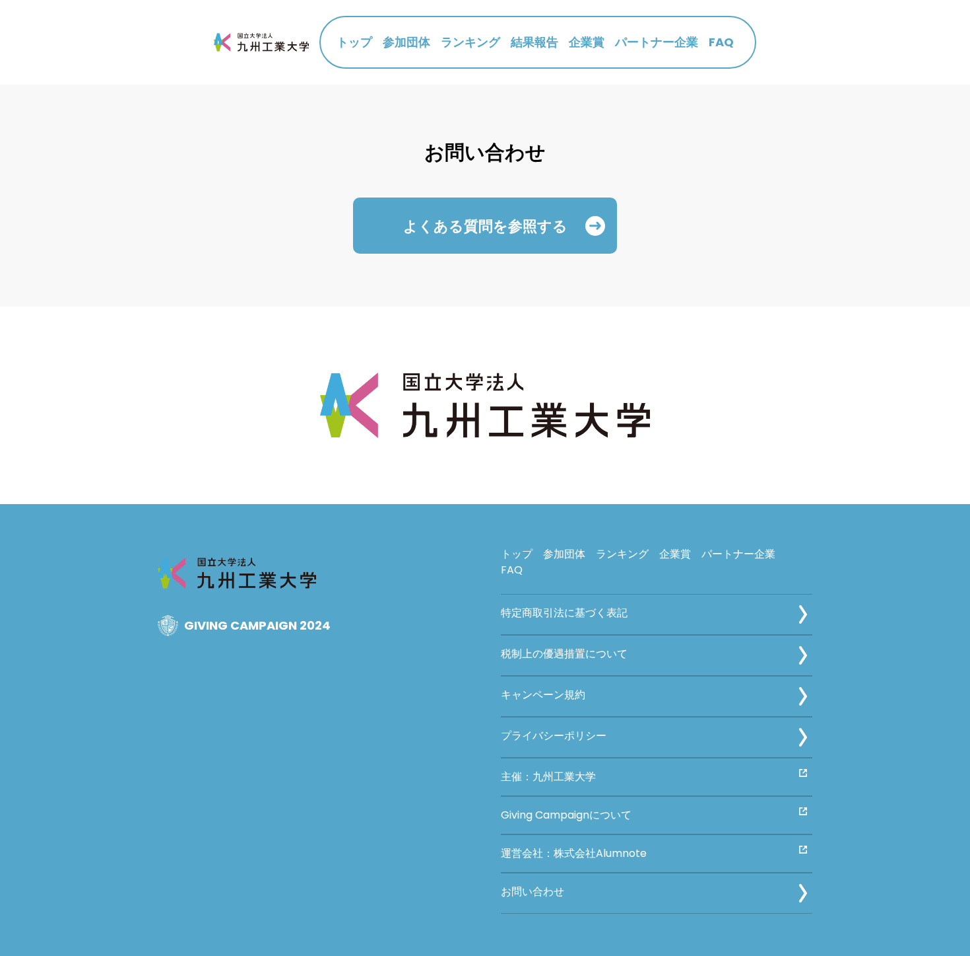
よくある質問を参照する (485, 225)
